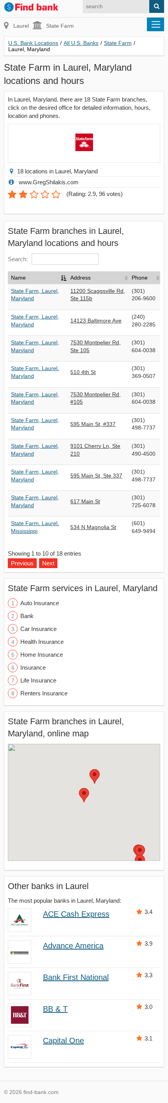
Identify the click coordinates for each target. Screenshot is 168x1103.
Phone (140, 277)
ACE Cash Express (76, 914)
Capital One (63, 1040)
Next (48, 563)
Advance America (73, 945)
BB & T (55, 1009)
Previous (22, 563)
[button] (84, 795)
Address (80, 277)
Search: (18, 259)
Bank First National (76, 977)
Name (18, 277)
